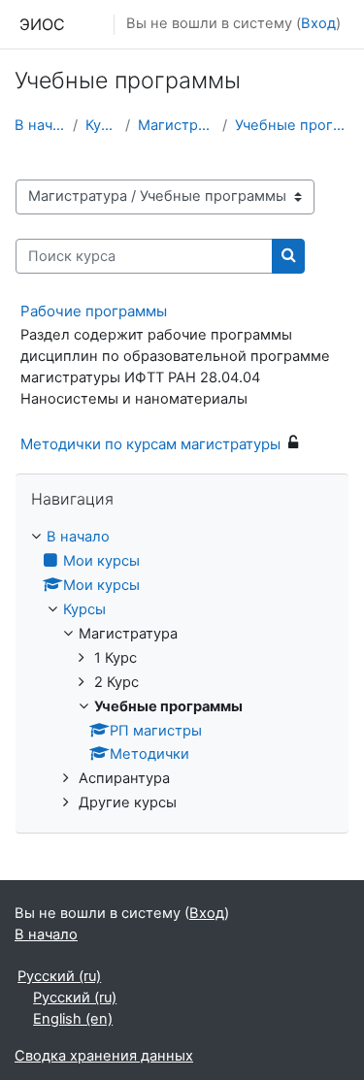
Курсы (101, 125)
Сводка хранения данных (104, 1055)
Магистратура (176, 125)
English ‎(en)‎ (73, 1019)
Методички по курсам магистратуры (150, 444)
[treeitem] (182, 670)
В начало (40, 125)
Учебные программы (292, 125)
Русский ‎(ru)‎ (59, 976)
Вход (318, 23)
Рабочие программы (93, 311)
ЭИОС (42, 24)
